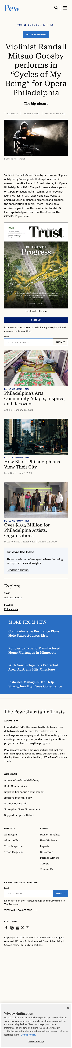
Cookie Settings (36, 1041)
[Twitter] (22, 927)
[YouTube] (27, 928)
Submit (60, 342)
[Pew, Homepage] (12, 7)
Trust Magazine (36, 34)
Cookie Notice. (28, 1034)
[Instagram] (12, 928)
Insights (9, 828)
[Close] (68, 1008)
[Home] (34, 712)
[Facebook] (6, 928)
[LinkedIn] (17, 928)
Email (6, 336)
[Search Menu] (56, 8)
